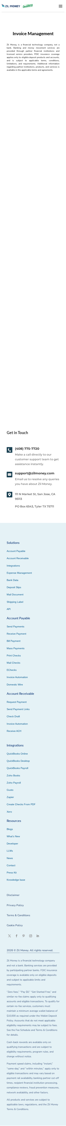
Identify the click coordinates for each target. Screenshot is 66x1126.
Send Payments (15, 626)
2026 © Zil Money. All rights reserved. (30, 950)
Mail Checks (13, 662)
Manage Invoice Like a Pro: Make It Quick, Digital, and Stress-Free (32, 344)
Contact (11, 865)
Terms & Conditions (18, 915)
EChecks (12, 670)
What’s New (13, 836)
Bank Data (12, 580)
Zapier (10, 797)
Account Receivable (18, 558)
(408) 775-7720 (27, 449)
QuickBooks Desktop (18, 760)
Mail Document (15, 594)
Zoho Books (13, 775)
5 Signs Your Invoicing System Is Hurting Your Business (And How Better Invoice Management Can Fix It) (31, 239)
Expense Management (19, 572)
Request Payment (17, 702)
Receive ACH (14, 731)
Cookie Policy (15, 925)
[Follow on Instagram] (30, 936)
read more (15, 171)
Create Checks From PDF (21, 804)
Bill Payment (13, 641)
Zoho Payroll (14, 782)
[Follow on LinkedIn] (37, 936)
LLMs (10, 850)
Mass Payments (15, 648)
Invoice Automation (17, 677)
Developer (12, 843)
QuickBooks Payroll (17, 768)
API (9, 609)
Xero (9, 811)
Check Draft (13, 716)
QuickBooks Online (17, 753)
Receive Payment (16, 633)
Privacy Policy (15, 905)
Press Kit (12, 872)
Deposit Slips (14, 587)
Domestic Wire (15, 684)
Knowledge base (16, 879)
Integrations (13, 565)
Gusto (10, 789)
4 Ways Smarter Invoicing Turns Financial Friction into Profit (30, 135)
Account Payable (16, 551)
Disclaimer (13, 895)
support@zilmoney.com (34, 473)
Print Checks (14, 655)
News (10, 858)
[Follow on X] (9, 936)
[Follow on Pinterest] (23, 936)
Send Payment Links (18, 709)
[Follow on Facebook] (16, 936)
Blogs (10, 829)
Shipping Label (15, 601)
